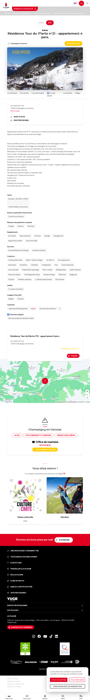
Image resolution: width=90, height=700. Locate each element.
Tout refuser (77, 680)
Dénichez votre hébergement (22, 13)
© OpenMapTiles (61, 402)
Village (77, 93)
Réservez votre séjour (23, 9)
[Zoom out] (87, 394)
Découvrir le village (46, 449)
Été (49, 23)
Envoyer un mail (21, 120)
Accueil (7, 13)
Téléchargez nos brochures (23, 557)
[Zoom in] (87, 391)
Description (24, 93)
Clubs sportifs (17, 581)
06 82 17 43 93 (19, 117)
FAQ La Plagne (16, 575)
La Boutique (16, 563)
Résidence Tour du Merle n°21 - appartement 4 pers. (69, 13)
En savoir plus (73, 43)
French (75, 3)
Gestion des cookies (14, 686)
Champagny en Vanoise (69, 348)
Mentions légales (13, 679)
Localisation (67, 93)
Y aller (74, 356)
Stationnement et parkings (38, 435)
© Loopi (87, 402)
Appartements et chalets (42, 13)
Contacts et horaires (21, 627)
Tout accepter (58, 680)
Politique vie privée (13, 681)
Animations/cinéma (66, 435)
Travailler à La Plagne (20, 569)
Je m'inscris (64, 540)
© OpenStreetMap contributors (75, 402)
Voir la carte (15, 111)
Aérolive (65, 517)
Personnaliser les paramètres (67, 686)
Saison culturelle (25, 517)
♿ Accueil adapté (51, 94)
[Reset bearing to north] (87, 398)
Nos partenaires (18, 593)
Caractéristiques (38, 93)
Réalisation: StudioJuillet (15, 684)
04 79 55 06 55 (45, 445)
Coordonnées (12, 93)
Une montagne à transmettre (24, 551)
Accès (17, 435)
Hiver (41, 23)
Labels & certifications (21, 587)
